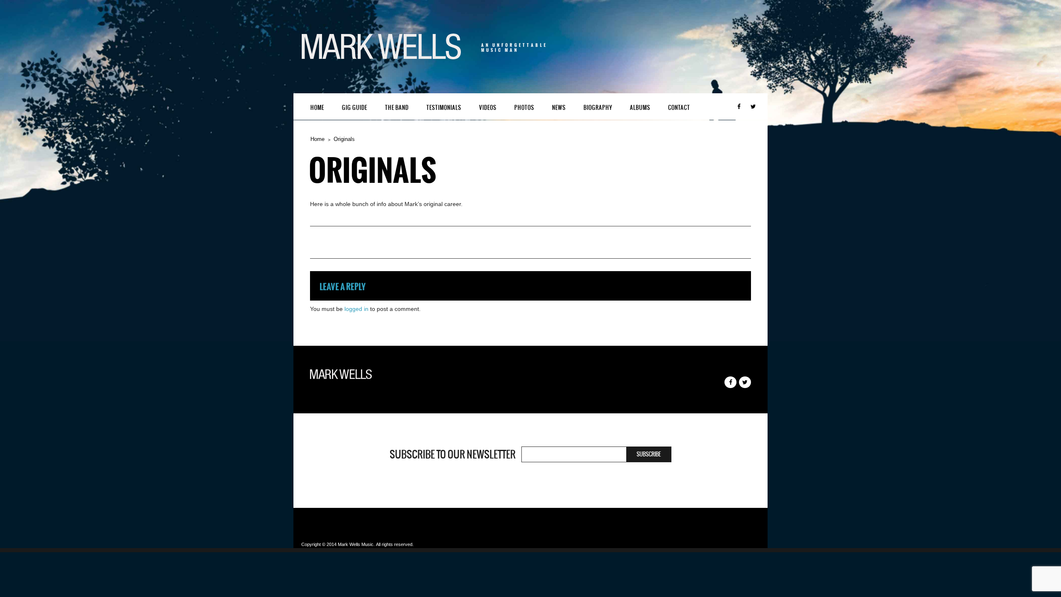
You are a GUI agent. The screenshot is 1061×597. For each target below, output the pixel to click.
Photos (524, 108)
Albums (640, 108)
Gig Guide (354, 108)
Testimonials (443, 108)
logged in (356, 309)
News (559, 108)
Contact (679, 108)
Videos (488, 108)
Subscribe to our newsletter (453, 454)
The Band (397, 108)
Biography (598, 108)
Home (317, 108)
